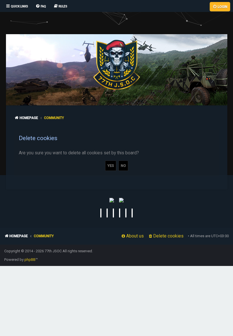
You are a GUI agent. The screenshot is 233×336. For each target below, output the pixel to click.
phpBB (30, 259)
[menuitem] (41, 7)
